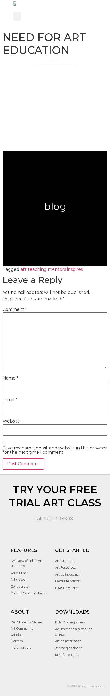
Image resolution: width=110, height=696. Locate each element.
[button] (17, 16)
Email (10, 400)
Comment (15, 309)
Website (11, 421)
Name (10, 378)
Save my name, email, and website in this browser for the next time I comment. (55, 450)
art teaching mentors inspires (52, 269)
